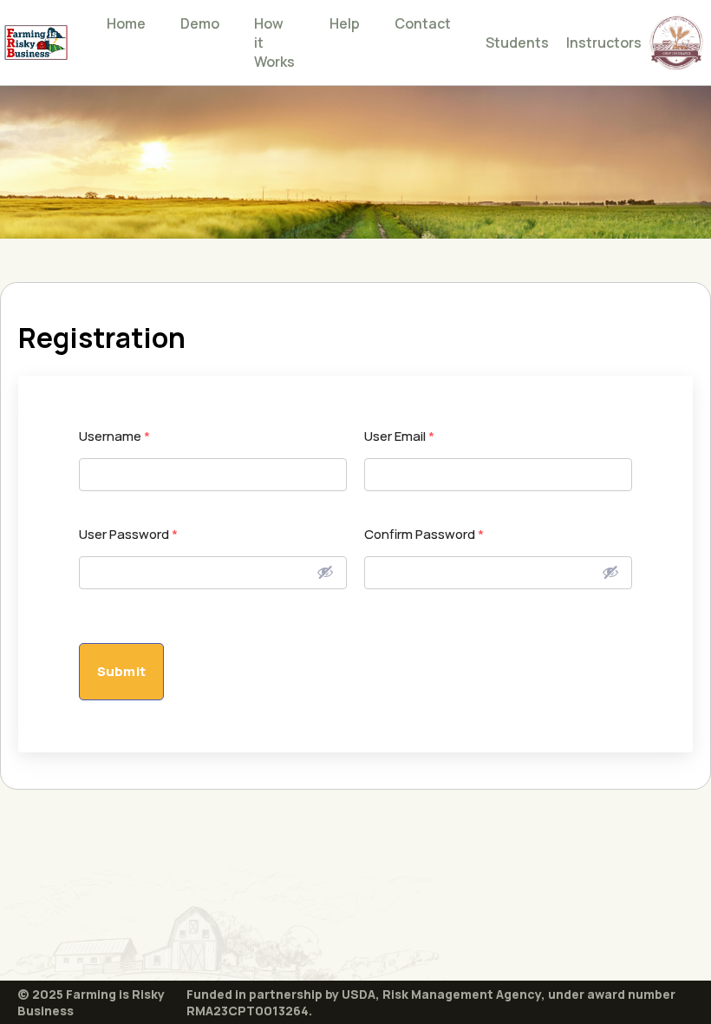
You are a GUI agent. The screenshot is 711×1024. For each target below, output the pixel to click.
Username (114, 436)
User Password (128, 534)
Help (344, 23)
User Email (399, 436)
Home (126, 23)
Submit (121, 671)
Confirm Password (424, 534)
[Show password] (325, 572)
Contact (423, 23)
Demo (199, 23)
